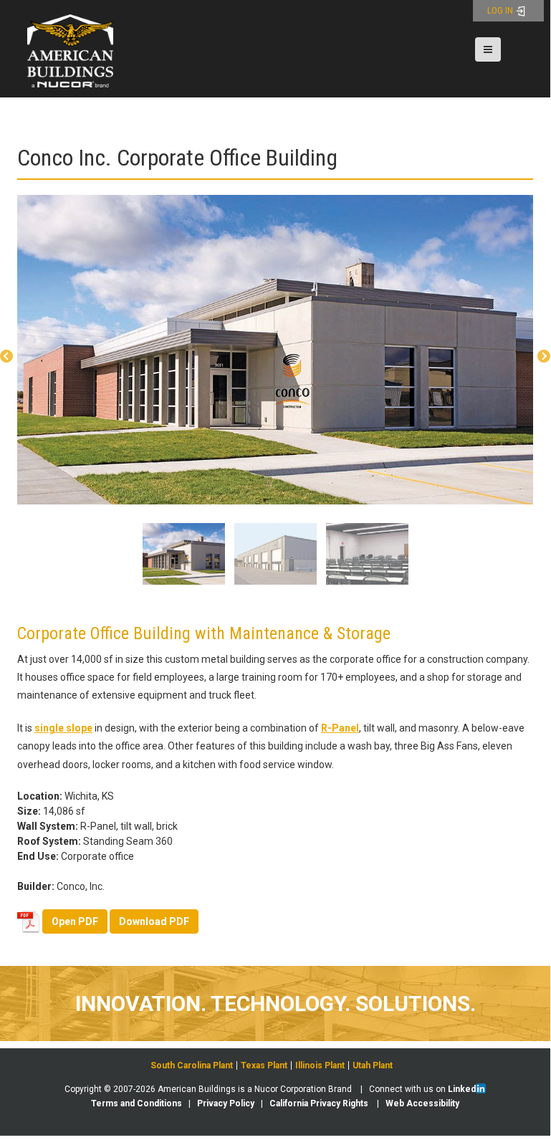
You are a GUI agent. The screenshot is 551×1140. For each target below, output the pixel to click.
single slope (63, 728)
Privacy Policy (225, 1103)
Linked (462, 1089)
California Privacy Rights (318, 1103)
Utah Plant (373, 1065)
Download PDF (154, 921)
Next (544, 357)
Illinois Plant (320, 1065)
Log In (501, 10)
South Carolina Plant (191, 1065)
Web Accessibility (422, 1103)
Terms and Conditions (136, 1103)
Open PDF (75, 921)
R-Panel (340, 728)
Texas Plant (264, 1065)
